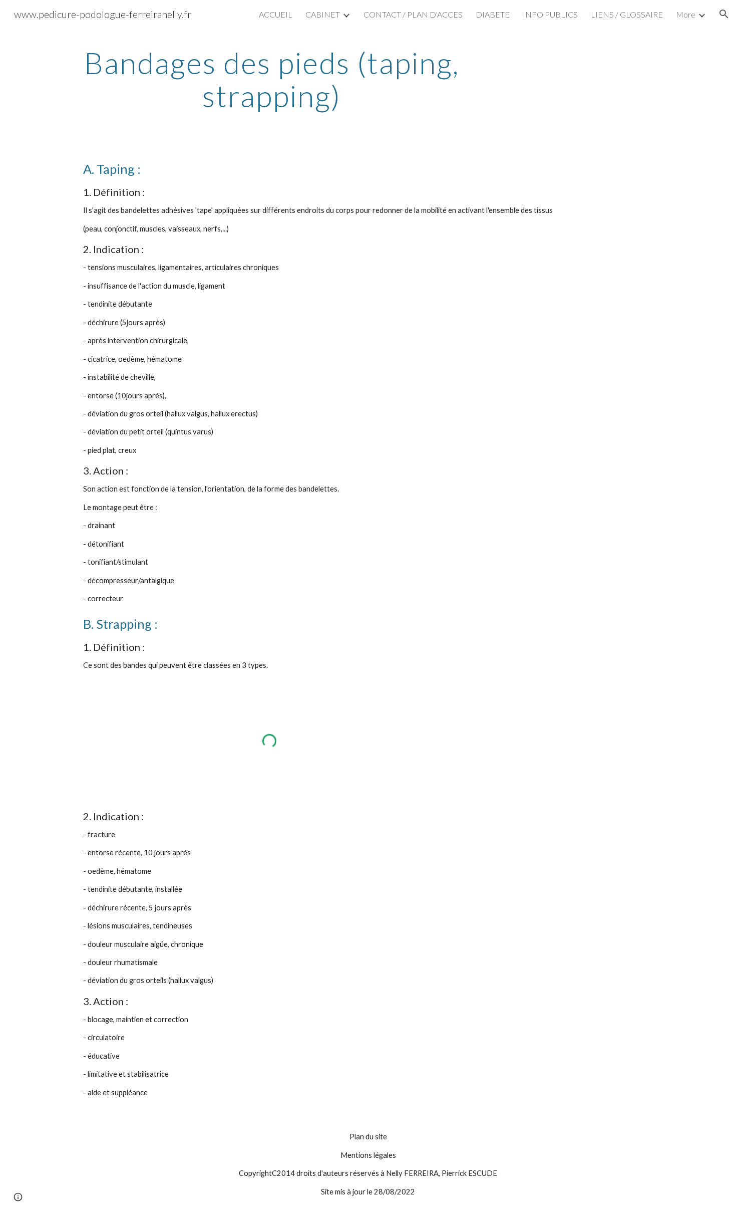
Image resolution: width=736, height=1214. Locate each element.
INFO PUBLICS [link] (550, 14)
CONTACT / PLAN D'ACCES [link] (413, 14)
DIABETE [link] (493, 14)
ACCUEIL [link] (275, 14)
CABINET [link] (322, 14)
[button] (724, 14)
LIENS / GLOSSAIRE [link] (627, 14)
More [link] (685, 14)
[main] (272, 79)
